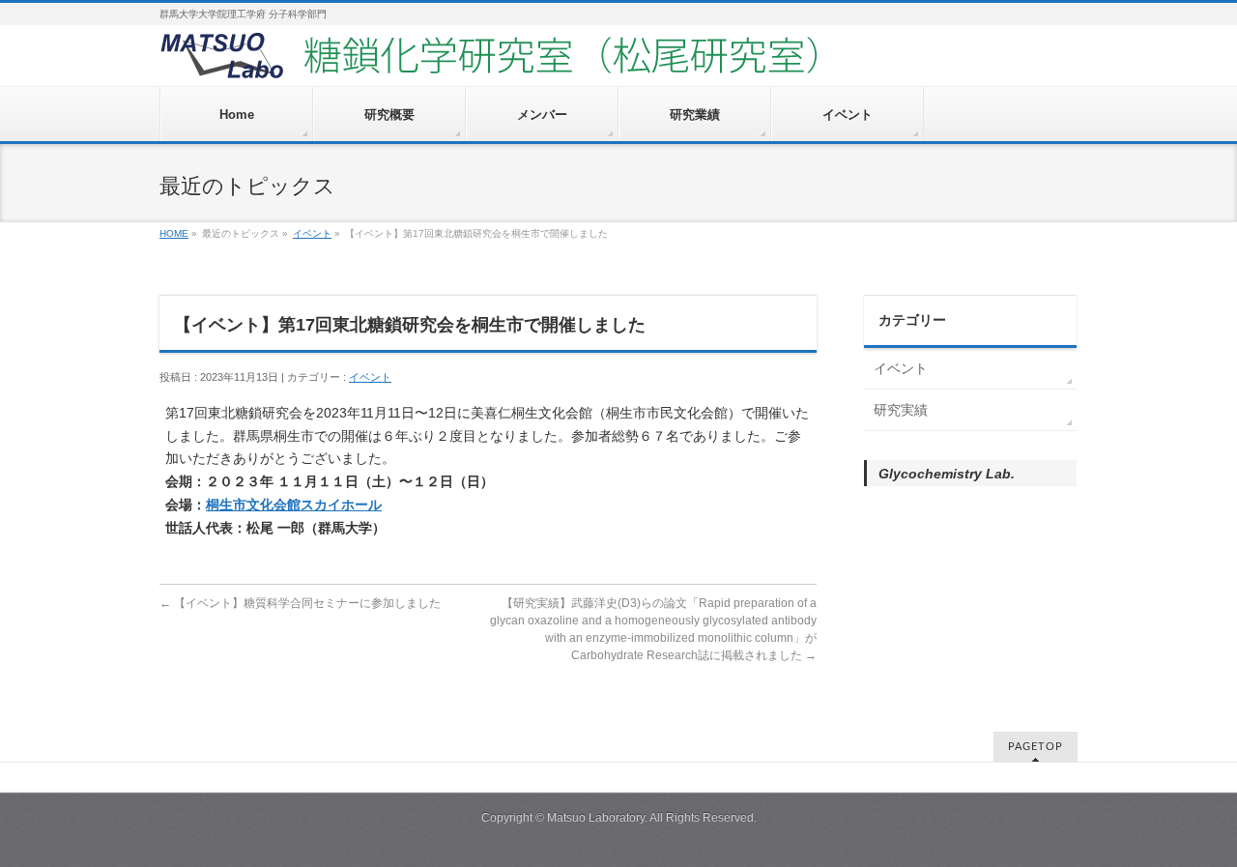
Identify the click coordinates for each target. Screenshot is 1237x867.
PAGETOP (1035, 746)
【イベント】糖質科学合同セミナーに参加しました (300, 603)
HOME (173, 233)
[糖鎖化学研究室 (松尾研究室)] (546, 64)
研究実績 (901, 410)
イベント (312, 233)
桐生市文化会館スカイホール (294, 504)
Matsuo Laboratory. (597, 817)
